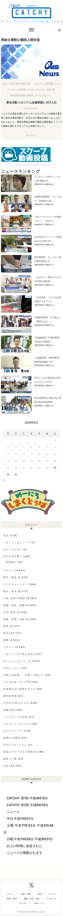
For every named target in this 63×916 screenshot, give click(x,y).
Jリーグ (58, 83)
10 (16, 454)
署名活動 (49, 83)
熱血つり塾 (10, 758)
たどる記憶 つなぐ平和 (17, 682)
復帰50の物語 (12, 737)
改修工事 (51, 89)
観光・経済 (10, 591)
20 (39, 460)
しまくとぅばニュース (17, 542)
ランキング (51, 898)
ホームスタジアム (43, 95)
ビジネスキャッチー (15, 584)
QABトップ (39, 903)
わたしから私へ (12, 549)
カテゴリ (23, 903)
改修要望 (22, 89)
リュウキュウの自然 (15, 716)
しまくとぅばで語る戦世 (18, 654)
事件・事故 (10, 577)
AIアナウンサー (13, 730)
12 (31, 454)
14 (47, 454)
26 (31, 467)
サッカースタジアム (36, 89)
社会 (29, 83)
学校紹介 (11, 562)
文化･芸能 (9, 612)
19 (31, 460)
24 (16, 467)
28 (47, 467)
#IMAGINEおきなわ (16, 702)
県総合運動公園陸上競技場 (21, 95)
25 (23, 467)
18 (23, 460)
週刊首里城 (10, 695)
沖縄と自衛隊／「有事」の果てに (23, 675)
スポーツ (5, 83)
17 (16, 460)
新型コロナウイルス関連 (18, 751)
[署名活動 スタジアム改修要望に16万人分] (31, 61)
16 (8, 460)
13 (39, 454)
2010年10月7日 (30, 108)
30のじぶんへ (12, 668)
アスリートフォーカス (17, 723)
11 (23, 454)
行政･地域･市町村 (18, 83)
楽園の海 (8, 709)
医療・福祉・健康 (14, 605)
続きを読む (31, 135)
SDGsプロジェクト (15, 744)
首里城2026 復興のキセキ (19, 688)
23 (8, 467)
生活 (6, 535)
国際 (6, 640)
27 (39, 467)
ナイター (12, 89)
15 (55, 454)
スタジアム (38, 83)
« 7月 (3, 480)
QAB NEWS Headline (35, 911)
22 (55, 460)
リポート (8, 647)
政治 (6, 633)
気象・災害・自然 (14, 619)
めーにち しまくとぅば (17, 661)
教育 (6, 626)
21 (47, 460)
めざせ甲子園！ (12, 556)
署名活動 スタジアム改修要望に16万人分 (31, 102)
